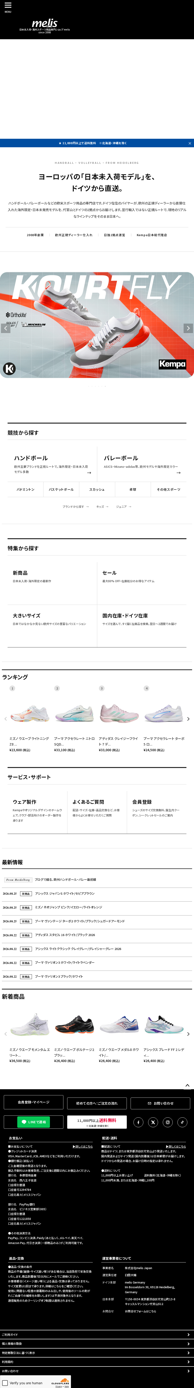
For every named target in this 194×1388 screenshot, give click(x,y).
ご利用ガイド (10, 1334)
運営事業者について (116, 1258)
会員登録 (142, 802)
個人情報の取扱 (12, 1343)
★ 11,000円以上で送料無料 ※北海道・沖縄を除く (93, 143)
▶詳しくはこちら (83, 1146)
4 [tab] (99, 386)
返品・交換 (16, 1258)
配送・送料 (109, 1138)
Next (188, 328)
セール (109, 573)
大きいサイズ (26, 615)
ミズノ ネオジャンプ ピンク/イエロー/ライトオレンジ (52, 907)
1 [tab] (89, 386)
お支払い (15, 1138)
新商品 (20, 573)
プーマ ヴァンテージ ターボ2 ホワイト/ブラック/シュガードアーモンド (64, 921)
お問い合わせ (10, 1371)
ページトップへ (187, 1085)
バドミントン (26, 489)
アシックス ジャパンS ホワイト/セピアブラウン (49, 893)
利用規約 (7, 1362)
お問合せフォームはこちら (140, 1311)
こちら (57, 1286)
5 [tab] (102, 386)
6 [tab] (105, 386)
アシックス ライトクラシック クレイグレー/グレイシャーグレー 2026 (62, 948)
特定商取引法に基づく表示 (18, 1353)
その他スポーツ (169, 489)
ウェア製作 (24, 802)
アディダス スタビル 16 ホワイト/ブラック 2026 (49, 935)
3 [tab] (95, 386)
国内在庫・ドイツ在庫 (125, 615)
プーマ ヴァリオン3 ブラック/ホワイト (43, 976)
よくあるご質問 (88, 802)
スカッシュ (97, 489)
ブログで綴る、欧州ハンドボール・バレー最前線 (51, 879)
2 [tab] (92, 386)
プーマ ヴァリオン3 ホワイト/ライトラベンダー (49, 962)
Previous (5, 328)
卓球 (132, 489)
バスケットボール (61, 489)
